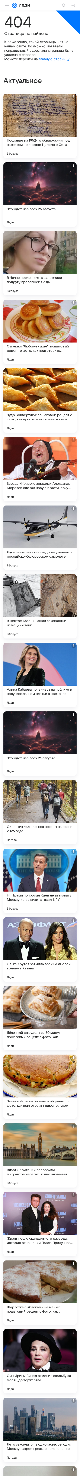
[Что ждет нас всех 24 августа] (40, 743)
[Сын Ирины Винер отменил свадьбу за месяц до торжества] (40, 1361)
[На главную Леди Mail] (23, 5)
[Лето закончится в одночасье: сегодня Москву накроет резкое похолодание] (40, 1430)
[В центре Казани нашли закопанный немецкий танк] (40, 606)
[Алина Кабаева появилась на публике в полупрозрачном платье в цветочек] (40, 675)
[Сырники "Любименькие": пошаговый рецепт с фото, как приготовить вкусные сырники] (40, 332)
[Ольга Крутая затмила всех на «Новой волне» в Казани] (40, 949)
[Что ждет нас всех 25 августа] (40, 194)
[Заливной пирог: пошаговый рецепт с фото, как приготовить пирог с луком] (40, 1087)
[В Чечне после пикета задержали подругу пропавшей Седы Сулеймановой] (40, 263)
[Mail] (14, 5)
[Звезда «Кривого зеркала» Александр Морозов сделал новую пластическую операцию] (40, 469)
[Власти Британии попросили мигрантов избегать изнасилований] (40, 1155)
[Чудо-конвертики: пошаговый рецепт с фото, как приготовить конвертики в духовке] (40, 400)
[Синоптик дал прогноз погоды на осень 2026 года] (40, 812)
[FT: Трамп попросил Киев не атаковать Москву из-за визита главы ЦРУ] (40, 881)
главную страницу (54, 59)
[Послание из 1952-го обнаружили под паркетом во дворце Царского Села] (40, 126)
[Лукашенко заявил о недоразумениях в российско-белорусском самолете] (40, 538)
